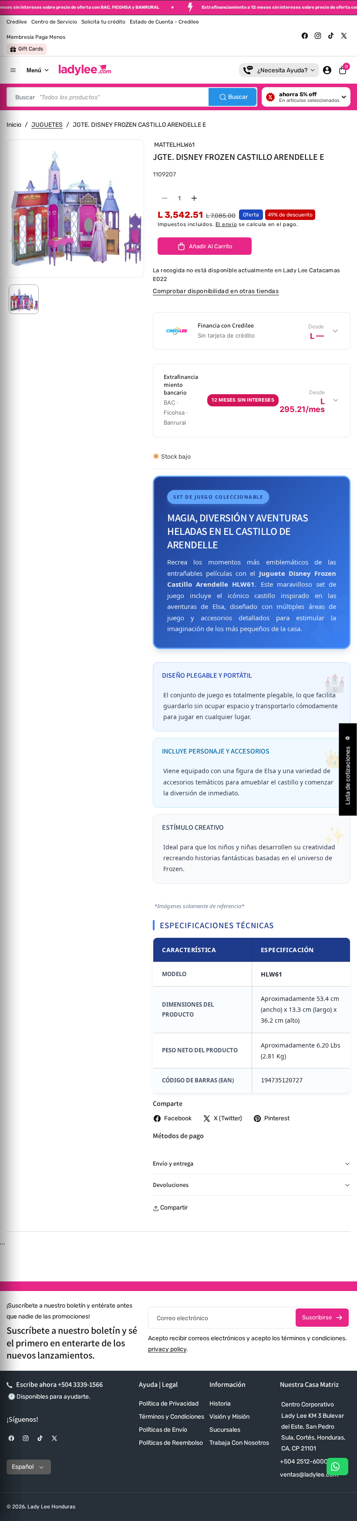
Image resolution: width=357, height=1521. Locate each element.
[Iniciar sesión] (326, 70)
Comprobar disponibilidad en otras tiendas (216, 291)
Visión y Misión (229, 1416)
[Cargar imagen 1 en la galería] (24, 299)
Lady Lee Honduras (51, 1507)
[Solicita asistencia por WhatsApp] (337, 1466)
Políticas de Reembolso (171, 1443)
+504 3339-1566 (80, 1384)
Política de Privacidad (169, 1403)
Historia (220, 1403)
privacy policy (167, 1349)
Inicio (14, 124)
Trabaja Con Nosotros (239, 1443)
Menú (34, 70)
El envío (226, 224)
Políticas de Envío (163, 1429)
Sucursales (224, 1429)
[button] (342, 70)
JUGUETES (47, 124)
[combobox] (132, 97)
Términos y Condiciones (171, 1416)
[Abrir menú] (13, 70)
